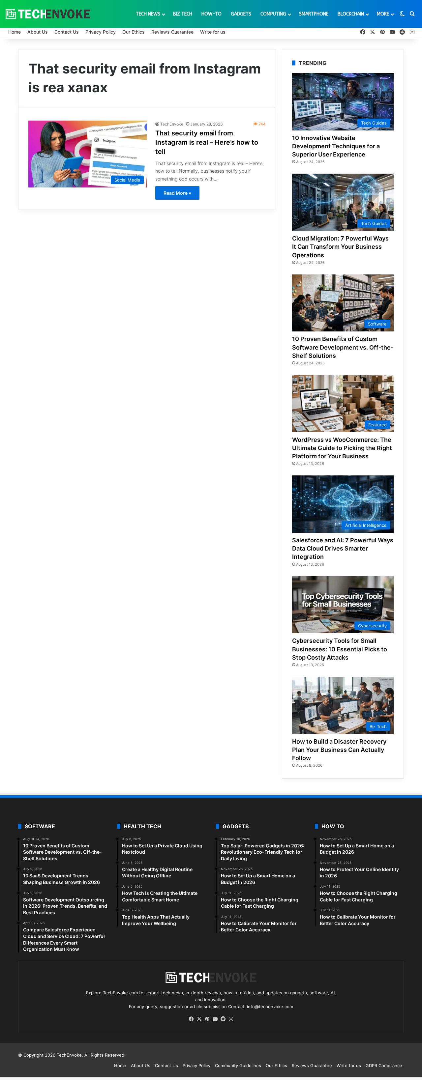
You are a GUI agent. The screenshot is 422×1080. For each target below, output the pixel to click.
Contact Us (66, 32)
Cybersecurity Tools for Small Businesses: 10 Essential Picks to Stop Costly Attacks (339, 649)
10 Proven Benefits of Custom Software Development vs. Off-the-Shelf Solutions (342, 347)
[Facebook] (191, 1019)
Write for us (213, 32)
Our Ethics (133, 32)
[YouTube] (215, 1019)
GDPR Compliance (384, 1065)
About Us (37, 32)
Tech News (148, 14)
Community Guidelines (238, 1065)
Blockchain (351, 14)
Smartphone (313, 14)
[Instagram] (231, 1019)
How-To (211, 14)
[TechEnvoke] (48, 14)
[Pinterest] (207, 1019)
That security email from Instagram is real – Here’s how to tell (206, 142)
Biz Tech (182, 14)
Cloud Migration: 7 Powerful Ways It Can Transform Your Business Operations (340, 246)
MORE (383, 14)
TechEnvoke (171, 124)
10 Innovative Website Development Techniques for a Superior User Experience (336, 146)
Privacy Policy (100, 32)
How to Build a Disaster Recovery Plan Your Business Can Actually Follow (339, 749)
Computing (273, 14)
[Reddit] (223, 1019)
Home (14, 32)
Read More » (177, 193)
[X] (199, 1019)
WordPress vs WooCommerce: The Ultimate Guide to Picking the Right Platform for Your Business (342, 448)
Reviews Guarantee (172, 32)
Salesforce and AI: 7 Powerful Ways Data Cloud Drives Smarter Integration (342, 548)
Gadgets (241, 14)
